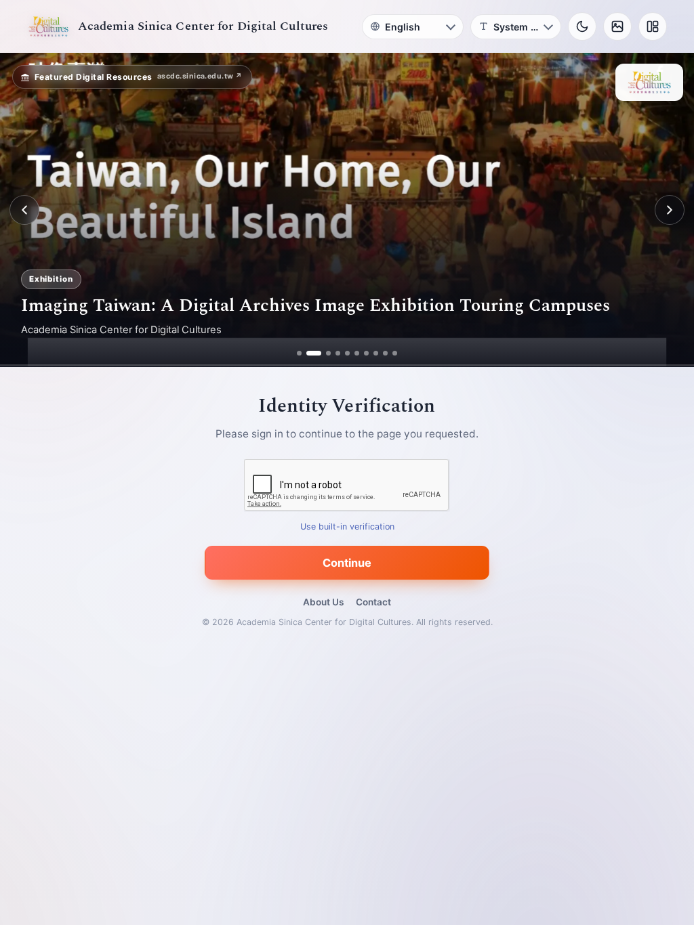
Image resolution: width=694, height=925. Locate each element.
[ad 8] (375, 353)
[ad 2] (308, 353)
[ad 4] (337, 353)
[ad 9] (385, 353)
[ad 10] (394, 353)
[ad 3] (323, 353)
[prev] (24, 210)
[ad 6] (356, 353)
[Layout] (652, 26)
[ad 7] (366, 353)
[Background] (617, 26)
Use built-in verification (347, 527)
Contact (373, 602)
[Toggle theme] (582, 26)
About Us (323, 602)
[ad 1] (299, 353)
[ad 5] (347, 353)
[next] (670, 210)
